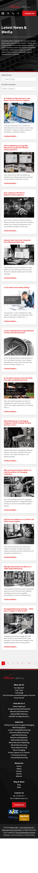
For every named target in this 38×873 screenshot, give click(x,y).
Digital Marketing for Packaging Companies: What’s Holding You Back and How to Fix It (17, 423)
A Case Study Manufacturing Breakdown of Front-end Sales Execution (19, 332)
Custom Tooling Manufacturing (19, 730)
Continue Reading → (10, 136)
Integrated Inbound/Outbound (19, 709)
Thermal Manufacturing (19, 758)
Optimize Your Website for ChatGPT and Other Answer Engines (19, 520)
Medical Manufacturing (19, 740)
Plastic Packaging (19, 750)
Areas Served (19, 698)
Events (19, 766)
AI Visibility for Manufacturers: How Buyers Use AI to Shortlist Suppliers (17, 99)
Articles (19, 771)
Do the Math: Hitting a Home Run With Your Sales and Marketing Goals (18, 379)
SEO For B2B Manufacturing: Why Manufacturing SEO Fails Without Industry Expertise (16, 148)
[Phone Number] (13, 13)
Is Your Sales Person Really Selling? (17, 287)
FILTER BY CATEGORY (8, 84)
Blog (19, 785)
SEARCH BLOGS (6, 75)
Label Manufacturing (19, 735)
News (19, 787)
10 (29, 663)
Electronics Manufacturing (19, 732)
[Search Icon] (18, 13)
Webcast (19, 776)
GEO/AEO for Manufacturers (19, 716)
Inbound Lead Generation (19, 711)
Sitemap (6, 835)
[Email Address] (8, 13)
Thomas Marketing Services (25, 832)
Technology (19, 693)
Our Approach (19, 688)
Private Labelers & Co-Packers (19, 753)
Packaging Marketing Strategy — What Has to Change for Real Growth (18, 610)
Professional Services (19, 755)
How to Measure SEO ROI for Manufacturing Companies (14, 194)
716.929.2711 (20, 796)
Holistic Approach (19, 706)
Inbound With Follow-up (19, 714)
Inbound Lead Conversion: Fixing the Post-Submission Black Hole (17, 241)
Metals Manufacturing (19, 745)
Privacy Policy (30, 835)
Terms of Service (17, 835)
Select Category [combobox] (8, 88)
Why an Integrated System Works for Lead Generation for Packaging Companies (17, 472)
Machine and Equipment (19, 738)
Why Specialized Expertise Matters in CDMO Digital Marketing (17, 568)
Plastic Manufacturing (19, 748)
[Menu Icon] (2, 13)
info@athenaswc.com (20, 798)
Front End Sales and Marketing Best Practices (19, 695)
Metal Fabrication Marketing (19, 743)
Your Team (19, 690)
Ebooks (19, 774)
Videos (19, 769)
